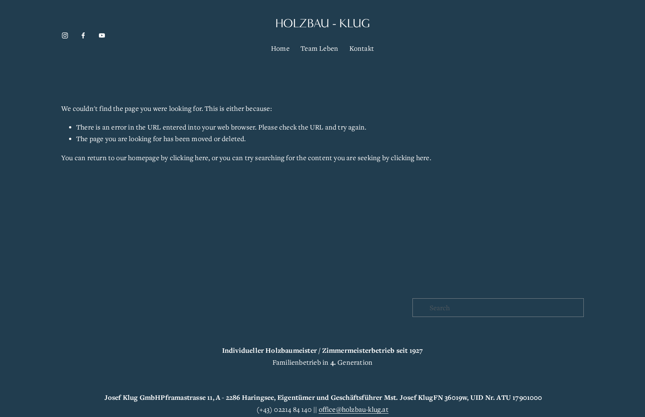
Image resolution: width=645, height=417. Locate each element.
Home (280, 48)
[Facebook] (83, 35)
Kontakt (361, 48)
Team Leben (319, 48)
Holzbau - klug (322, 23)
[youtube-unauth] (102, 35)
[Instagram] (65, 35)
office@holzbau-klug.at (354, 409)
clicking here (189, 157)
